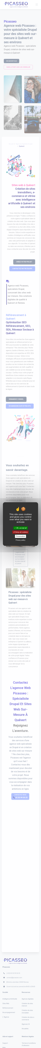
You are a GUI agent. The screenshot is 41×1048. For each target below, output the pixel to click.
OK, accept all (21, 528)
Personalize (20, 536)
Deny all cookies (21, 532)
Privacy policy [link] (20, 540)
